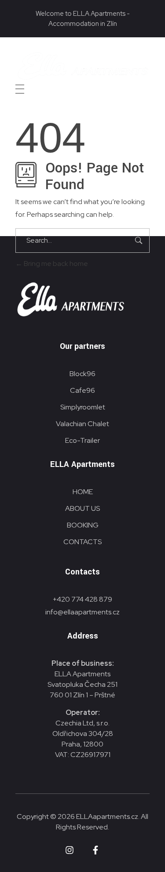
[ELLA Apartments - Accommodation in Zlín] (82, 66)
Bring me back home (55, 263)
